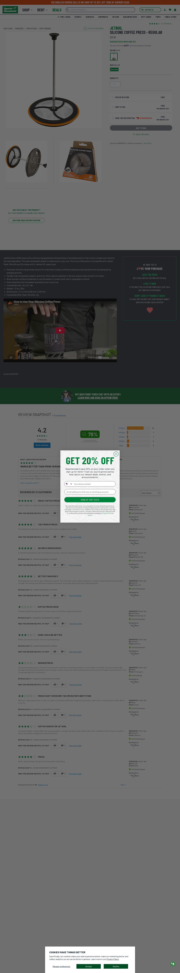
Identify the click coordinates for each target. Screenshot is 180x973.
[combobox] (68, 483)
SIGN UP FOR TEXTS (90, 499)
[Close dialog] (116, 454)
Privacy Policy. (112, 959)
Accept (88, 966)
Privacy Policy (107, 513)
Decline (116, 966)
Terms (89, 515)
